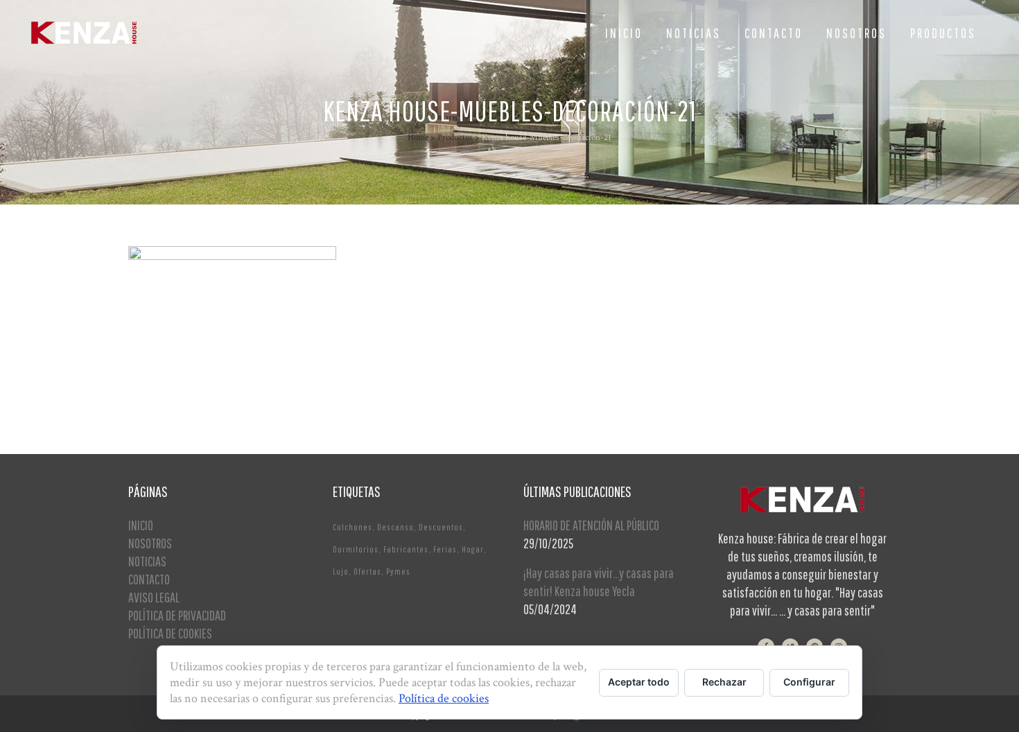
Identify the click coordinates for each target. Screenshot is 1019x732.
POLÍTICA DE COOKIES (170, 633)
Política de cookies (444, 698)
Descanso (395, 527)
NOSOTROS (150, 543)
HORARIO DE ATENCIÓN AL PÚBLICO (591, 525)
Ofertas (367, 571)
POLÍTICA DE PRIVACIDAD (177, 615)
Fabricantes (405, 549)
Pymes (398, 571)
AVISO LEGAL (154, 597)
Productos (455, 137)
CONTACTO (149, 579)
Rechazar (724, 682)
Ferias (445, 549)
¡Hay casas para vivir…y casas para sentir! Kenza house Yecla (598, 582)
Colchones (352, 527)
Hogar (473, 549)
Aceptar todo (639, 682)
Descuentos (441, 527)
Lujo (341, 571)
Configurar (809, 682)
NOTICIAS (147, 561)
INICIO (140, 525)
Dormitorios (355, 549)
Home (418, 137)
